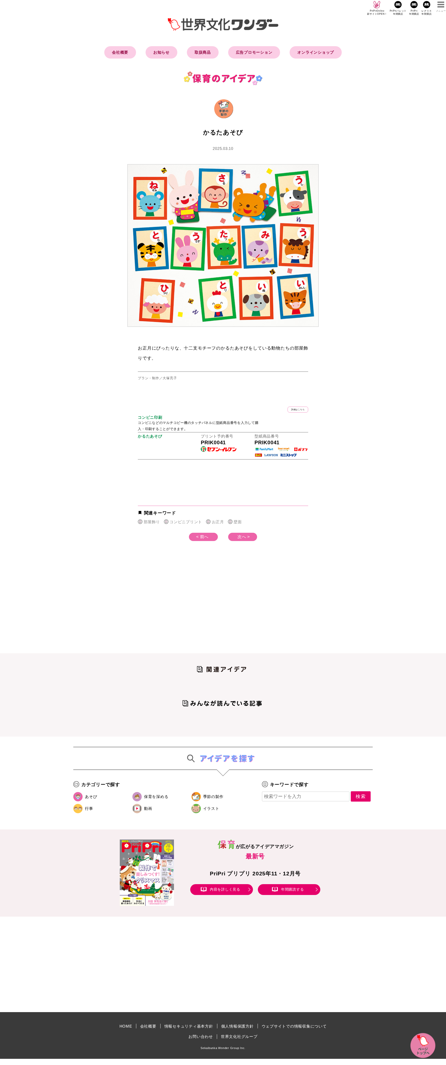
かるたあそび (150, 436)
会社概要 (120, 52)
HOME (126, 1026)
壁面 (238, 522)
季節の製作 (213, 796)
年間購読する (292, 889)
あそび (91, 796)
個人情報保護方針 (237, 1026)
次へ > (243, 537)
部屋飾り (152, 522)
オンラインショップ (315, 52)
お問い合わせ (200, 1036)
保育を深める (156, 796)
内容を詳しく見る (225, 889)
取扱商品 (203, 52)
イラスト (211, 808)
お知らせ (161, 52)
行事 (89, 808)
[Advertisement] (179, 605)
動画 (148, 808)
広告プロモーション (254, 52)
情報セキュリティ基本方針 (188, 1026)
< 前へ (202, 537)
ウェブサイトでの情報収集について (294, 1026)
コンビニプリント (186, 522)
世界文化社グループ (239, 1036)
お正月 (218, 522)
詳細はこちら (298, 409)
